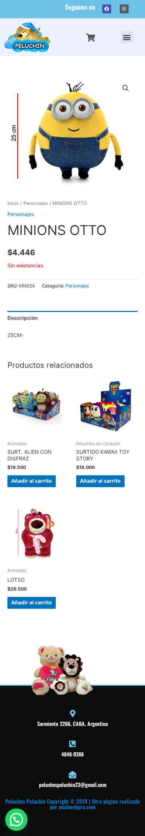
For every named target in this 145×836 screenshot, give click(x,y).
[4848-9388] (72, 744)
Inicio (13, 203)
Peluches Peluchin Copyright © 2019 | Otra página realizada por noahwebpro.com (72, 804)
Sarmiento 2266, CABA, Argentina (72, 723)
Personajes (35, 203)
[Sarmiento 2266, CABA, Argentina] (72, 713)
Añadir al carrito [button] (31, 481)
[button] (127, 37)
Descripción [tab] (22, 318)
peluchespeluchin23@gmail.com (72, 784)
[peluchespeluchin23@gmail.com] (72, 774)
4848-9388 (72, 754)
